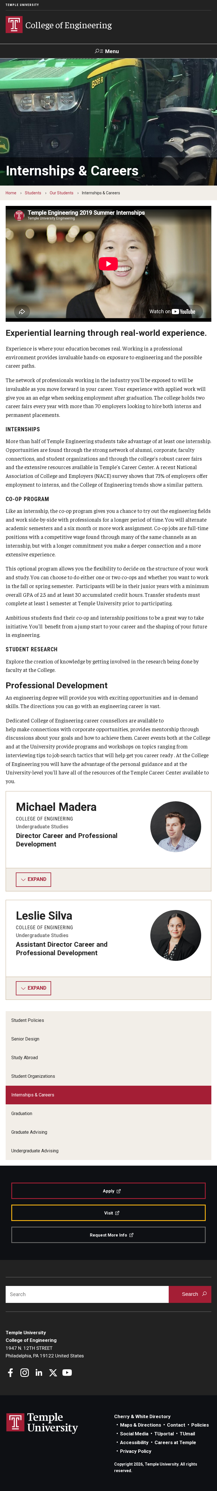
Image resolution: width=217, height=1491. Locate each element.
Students (33, 193)
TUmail (187, 1433)
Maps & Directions (140, 1425)
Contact (176, 1425)
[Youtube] (67, 1373)
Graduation (21, 1113)
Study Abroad (24, 1057)
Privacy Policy (135, 1451)
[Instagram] (25, 1373)
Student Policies (27, 1020)
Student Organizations (33, 1076)
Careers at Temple (175, 1442)
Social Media (134, 1433)
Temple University (22, 5)
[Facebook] (11, 1373)
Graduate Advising (29, 1132)
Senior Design (25, 1039)
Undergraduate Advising (34, 1150)
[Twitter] (53, 1373)
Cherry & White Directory (142, 1416)
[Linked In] (39, 1373)
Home (11, 193)
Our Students (61, 193)
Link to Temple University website (42, 1423)
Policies (200, 1425)
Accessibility (134, 1442)
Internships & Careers (32, 1095)
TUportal (164, 1433)
